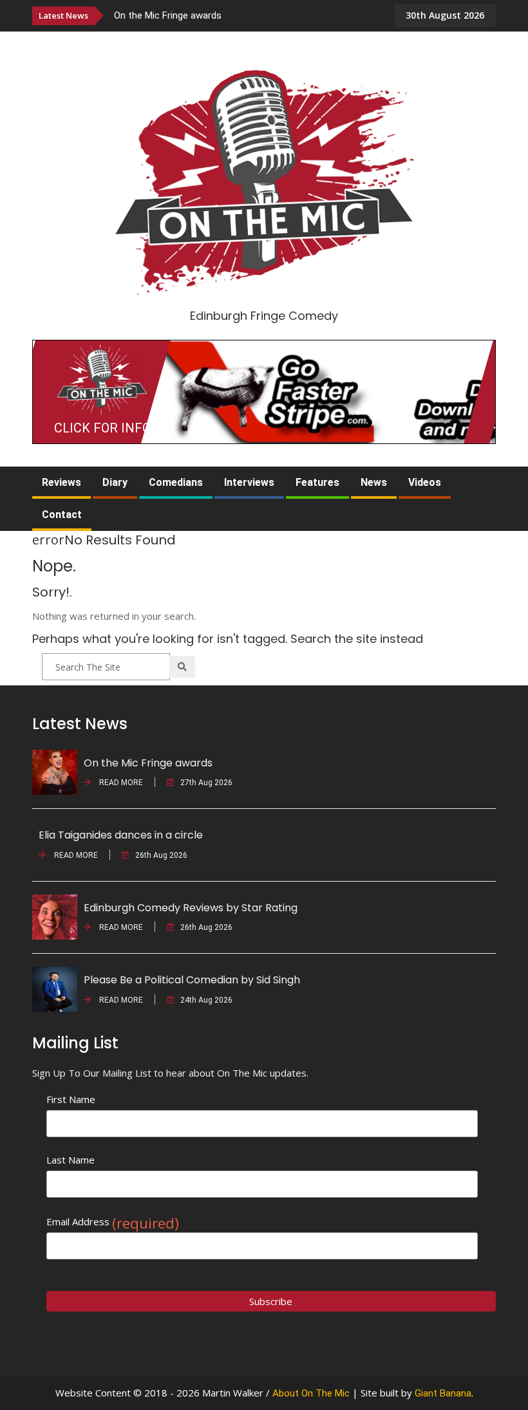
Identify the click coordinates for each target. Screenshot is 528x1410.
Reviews (61, 482)
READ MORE (120, 782)
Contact (62, 514)
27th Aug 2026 (206, 782)
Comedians (176, 482)
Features (317, 482)
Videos (424, 482)
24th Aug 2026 (206, 1000)
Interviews (249, 482)
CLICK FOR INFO (102, 428)
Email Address (112, 1221)
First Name (70, 1099)
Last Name (70, 1159)
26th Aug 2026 (161, 855)
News (374, 482)
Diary (114, 482)
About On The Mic (311, 1393)
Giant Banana (443, 1393)
